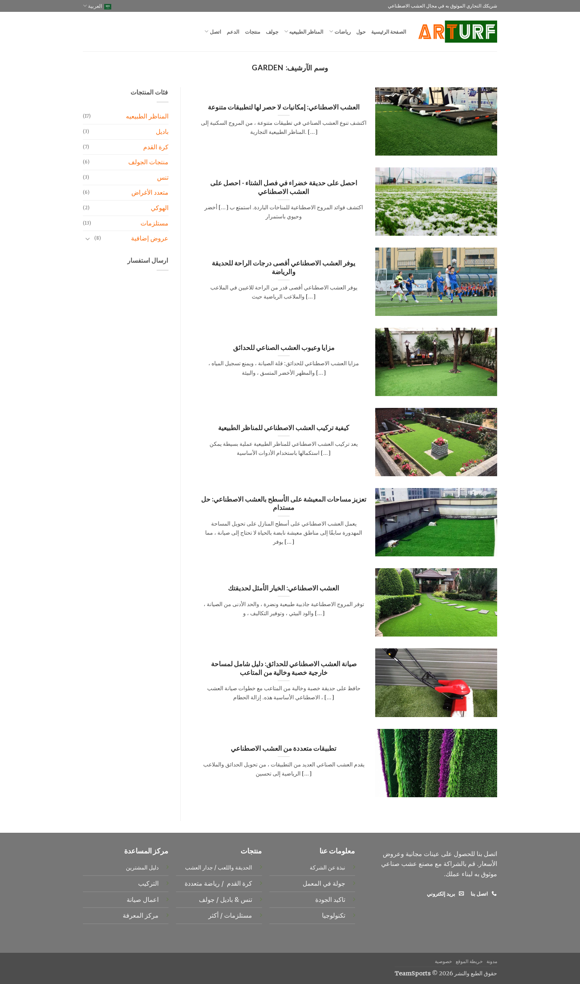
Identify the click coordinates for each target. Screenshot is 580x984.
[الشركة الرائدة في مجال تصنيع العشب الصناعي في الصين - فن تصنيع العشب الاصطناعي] (457, 32)
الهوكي (159, 208)
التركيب (148, 883)
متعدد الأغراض (149, 192)
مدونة (491, 961)
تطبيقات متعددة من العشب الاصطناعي (284, 748)
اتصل (215, 31)
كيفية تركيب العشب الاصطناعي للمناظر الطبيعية (283, 428)
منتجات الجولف (148, 162)
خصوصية (443, 961)
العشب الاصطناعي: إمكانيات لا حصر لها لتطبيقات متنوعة (284, 107)
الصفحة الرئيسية (388, 31)
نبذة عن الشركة (327, 867)
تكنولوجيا (333, 915)
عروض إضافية (149, 238)
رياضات (342, 31)
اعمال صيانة (143, 899)
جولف (272, 31)
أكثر (213, 915)
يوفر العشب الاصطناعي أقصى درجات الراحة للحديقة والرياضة (283, 267)
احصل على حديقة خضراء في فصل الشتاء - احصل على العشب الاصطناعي (283, 187)
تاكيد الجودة (330, 899)
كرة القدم (155, 147)
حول (361, 31)
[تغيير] (87, 238)
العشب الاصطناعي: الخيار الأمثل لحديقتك (283, 588)
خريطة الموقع (469, 961)
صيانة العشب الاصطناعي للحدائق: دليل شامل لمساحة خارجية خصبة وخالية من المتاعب (284, 668)
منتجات (252, 31)
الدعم (233, 31)
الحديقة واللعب (235, 867)
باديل (162, 131)
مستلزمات (154, 223)
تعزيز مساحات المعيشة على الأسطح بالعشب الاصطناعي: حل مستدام (284, 503)
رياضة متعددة (201, 883)
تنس (162, 177)
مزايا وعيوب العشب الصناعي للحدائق (284, 347)
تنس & (242, 899)
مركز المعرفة (141, 915)
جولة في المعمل (324, 883)
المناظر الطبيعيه (306, 31)
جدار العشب (199, 867)
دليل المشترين (142, 867)
